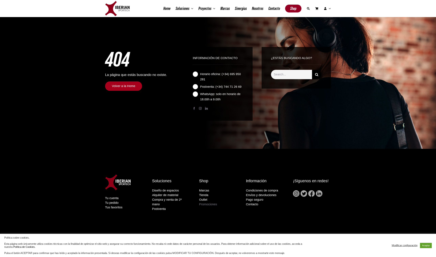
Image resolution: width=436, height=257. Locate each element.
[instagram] (200, 108)
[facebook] (194, 108)
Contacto (252, 204)
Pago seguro (254, 199)
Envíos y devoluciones (261, 195)
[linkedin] (206, 108)
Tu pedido (112, 202)
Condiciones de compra (262, 190)
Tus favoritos (113, 207)
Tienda (203, 195)
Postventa (159, 209)
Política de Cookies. (24, 247)
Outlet (203, 199)
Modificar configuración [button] (404, 245)
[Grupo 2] (117, 3)
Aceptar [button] (426, 245)
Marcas (204, 190)
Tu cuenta (112, 198)
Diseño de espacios (165, 190)
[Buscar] (308, 8)
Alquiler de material (165, 195)
